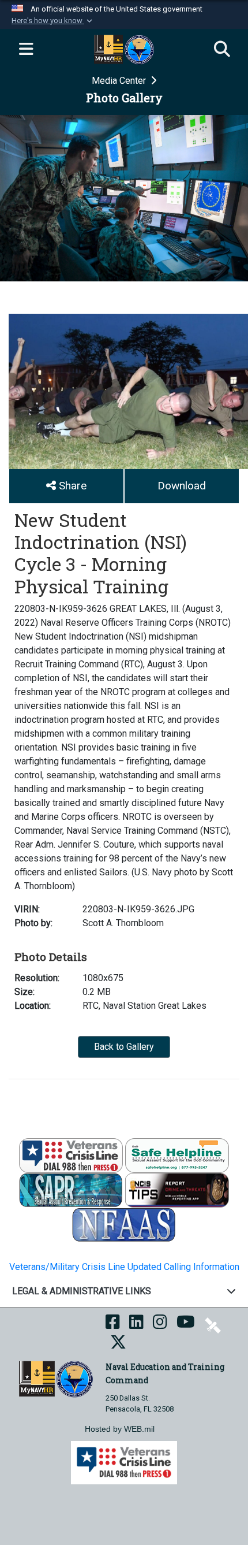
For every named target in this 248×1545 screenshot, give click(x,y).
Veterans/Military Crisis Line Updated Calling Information (124, 1266)
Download (181, 485)
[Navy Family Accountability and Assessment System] (124, 1224)
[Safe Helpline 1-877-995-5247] (177, 1155)
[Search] (222, 50)
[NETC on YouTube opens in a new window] (185, 1325)
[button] (53, 21)
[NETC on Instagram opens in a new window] (160, 1325)
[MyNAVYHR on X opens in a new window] (118, 1345)
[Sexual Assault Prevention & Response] (71, 1189)
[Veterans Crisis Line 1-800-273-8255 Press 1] (71, 1155)
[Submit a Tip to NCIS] (177, 1189)
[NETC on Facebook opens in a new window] (113, 1325)
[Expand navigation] (26, 50)
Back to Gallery (124, 1046)
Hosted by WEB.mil (120, 1428)
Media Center (120, 80)
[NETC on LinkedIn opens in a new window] (136, 1325)
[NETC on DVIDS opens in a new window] (212, 1325)
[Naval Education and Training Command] (55, 1378)
